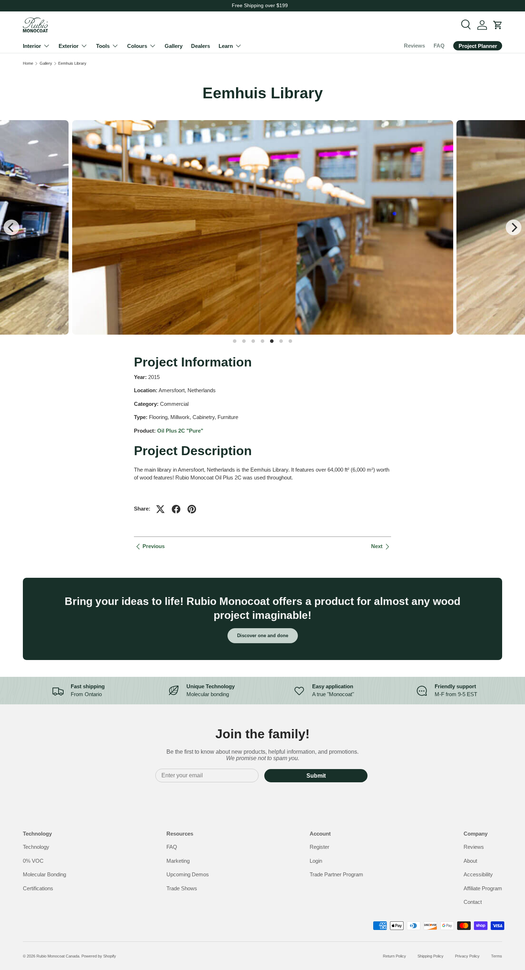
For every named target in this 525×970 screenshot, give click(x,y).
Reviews (414, 46)
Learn (226, 46)
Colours (137, 46)
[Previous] (11, 227)
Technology (36, 847)
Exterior (69, 46)
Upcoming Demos (187, 874)
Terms (496, 956)
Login (316, 861)
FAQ (439, 46)
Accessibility (478, 874)
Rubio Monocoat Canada (57, 956)
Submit (316, 776)
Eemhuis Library (72, 63)
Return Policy (394, 956)
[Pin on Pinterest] (192, 509)
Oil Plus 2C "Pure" (180, 431)
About (470, 861)
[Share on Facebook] (176, 509)
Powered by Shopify (98, 956)
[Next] (513, 227)
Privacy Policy (467, 956)
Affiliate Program (483, 888)
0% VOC (33, 861)
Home (28, 63)
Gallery (173, 46)
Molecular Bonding (44, 874)
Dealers (200, 46)
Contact (473, 902)
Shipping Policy (431, 956)
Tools (103, 46)
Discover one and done (262, 635)
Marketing (178, 861)
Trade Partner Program (336, 874)
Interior (32, 46)
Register (319, 847)
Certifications (38, 888)
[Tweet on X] (160, 509)
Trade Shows (181, 888)
